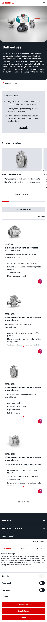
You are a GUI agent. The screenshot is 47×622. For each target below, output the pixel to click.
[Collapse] (23, 346)
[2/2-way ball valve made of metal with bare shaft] (40, 281)
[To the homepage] (8, 3)
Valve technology (11, 83)
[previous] (4, 171)
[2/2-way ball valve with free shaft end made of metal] (40, 351)
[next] (43, 171)
